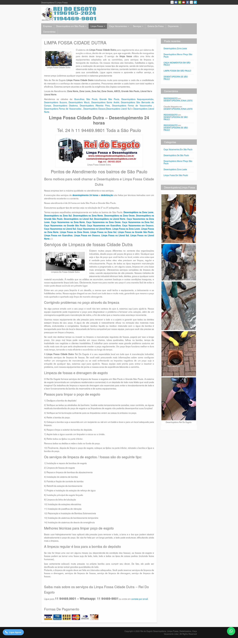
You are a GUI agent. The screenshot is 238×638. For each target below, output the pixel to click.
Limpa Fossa (97, 26)
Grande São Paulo (109, 99)
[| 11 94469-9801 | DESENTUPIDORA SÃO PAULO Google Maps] (179, 2)
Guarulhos (79, 99)
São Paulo (91, 99)
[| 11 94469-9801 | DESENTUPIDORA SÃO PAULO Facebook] (187, 2)
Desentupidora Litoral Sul (118, 108)
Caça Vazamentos (118, 26)
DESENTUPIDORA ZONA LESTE (178, 100)
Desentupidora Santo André (105, 102)
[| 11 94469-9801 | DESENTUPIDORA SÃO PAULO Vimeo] (191, 2)
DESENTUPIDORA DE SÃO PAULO (176, 77)
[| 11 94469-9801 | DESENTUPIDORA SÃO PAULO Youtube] (183, 2)
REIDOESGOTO (171, 98)
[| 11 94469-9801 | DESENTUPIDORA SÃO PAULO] (68, 13)
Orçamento (173, 26)
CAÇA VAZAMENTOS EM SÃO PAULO (177, 63)
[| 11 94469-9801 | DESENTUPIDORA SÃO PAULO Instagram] (172, 2)
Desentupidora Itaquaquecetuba (137, 99)
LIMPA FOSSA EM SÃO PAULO (177, 70)
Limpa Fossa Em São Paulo (176, 175)
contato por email (139, 598)
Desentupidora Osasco (94, 108)
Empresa (47, 26)
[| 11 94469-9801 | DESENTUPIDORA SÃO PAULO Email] (176, 2)
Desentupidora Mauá (79, 102)
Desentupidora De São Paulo (176, 155)
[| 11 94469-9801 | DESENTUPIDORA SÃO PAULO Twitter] (195, 2)
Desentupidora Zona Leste (175, 48)
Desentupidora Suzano (55, 102)
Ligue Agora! (15, 632)
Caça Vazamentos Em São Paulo (178, 149)
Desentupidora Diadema (65, 105)
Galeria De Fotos (156, 26)
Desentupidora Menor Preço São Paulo (178, 55)
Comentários (49, 31)
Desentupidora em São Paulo (70, 26)
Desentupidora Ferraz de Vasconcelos (133, 105)
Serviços (137, 26)
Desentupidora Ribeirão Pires (95, 105)
